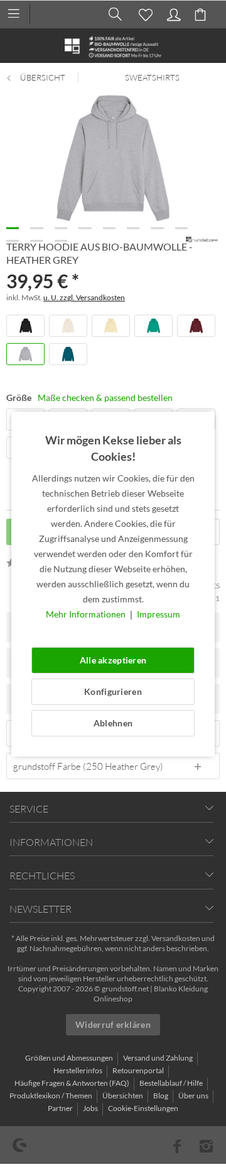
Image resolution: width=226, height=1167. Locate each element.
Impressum (158, 614)
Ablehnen (113, 723)
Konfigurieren (113, 691)
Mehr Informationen (86, 614)
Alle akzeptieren (113, 660)
